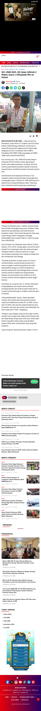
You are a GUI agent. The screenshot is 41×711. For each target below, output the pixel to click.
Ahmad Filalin (9, 81)
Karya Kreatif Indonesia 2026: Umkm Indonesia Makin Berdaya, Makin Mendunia (12, 514)
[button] (30, 136)
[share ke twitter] (8, 89)
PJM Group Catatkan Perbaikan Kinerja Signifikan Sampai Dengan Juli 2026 (13, 502)
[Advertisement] (20, 353)
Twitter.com (16, 692)
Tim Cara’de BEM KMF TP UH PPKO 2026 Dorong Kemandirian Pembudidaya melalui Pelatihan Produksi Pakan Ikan (19, 590)
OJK (7, 621)
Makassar (12, 69)
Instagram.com (16, 690)
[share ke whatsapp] (12, 89)
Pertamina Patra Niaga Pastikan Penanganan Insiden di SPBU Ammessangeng (12, 491)
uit (6, 627)
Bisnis (9, 63)
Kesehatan (35, 63)
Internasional (25, 63)
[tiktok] (25, 683)
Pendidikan (22, 69)
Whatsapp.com (26, 690)
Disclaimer (15, 700)
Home (3, 63)
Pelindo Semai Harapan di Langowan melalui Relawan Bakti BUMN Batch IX (12, 479)
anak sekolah (12, 397)
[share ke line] (20, 89)
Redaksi (14, 697)
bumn (7, 614)
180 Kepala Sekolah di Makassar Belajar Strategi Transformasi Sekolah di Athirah (19, 572)
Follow (34, 381)
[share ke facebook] (3, 89)
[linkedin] (29, 683)
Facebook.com (7, 690)
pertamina (9, 624)
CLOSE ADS (34, 1)
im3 (7, 617)
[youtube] (20, 683)
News (17, 69)
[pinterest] (33, 683)
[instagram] (16, 683)
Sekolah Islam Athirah (9, 401)
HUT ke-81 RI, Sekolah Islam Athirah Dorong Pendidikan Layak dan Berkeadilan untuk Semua (19, 581)
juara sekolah (23, 397)
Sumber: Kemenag (20, 669)
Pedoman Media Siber (27, 697)
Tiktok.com (35, 690)
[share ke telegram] (15, 89)
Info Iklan (24, 700)
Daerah (15, 63)
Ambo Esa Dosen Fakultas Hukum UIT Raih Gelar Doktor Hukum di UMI (19, 600)
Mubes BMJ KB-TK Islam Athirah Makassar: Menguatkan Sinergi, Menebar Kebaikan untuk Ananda (18, 562)
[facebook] (8, 683)
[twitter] (12, 683)
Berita (6, 69)
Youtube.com (24, 692)
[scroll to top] (38, 699)
